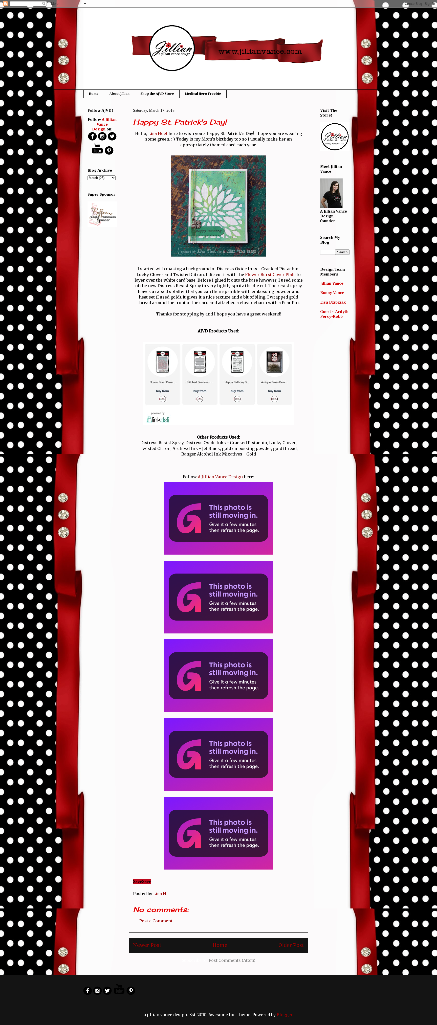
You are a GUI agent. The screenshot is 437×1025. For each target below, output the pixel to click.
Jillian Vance (331, 284)
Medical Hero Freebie (203, 94)
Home (94, 94)
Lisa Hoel (157, 133)
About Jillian (119, 94)
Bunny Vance (332, 293)
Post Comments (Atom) (232, 960)
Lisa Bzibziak (333, 303)
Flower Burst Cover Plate (270, 274)
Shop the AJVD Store (157, 94)
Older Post (291, 945)
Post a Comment (155, 920)
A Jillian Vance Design (220, 476)
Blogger (285, 1014)
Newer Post (147, 945)
